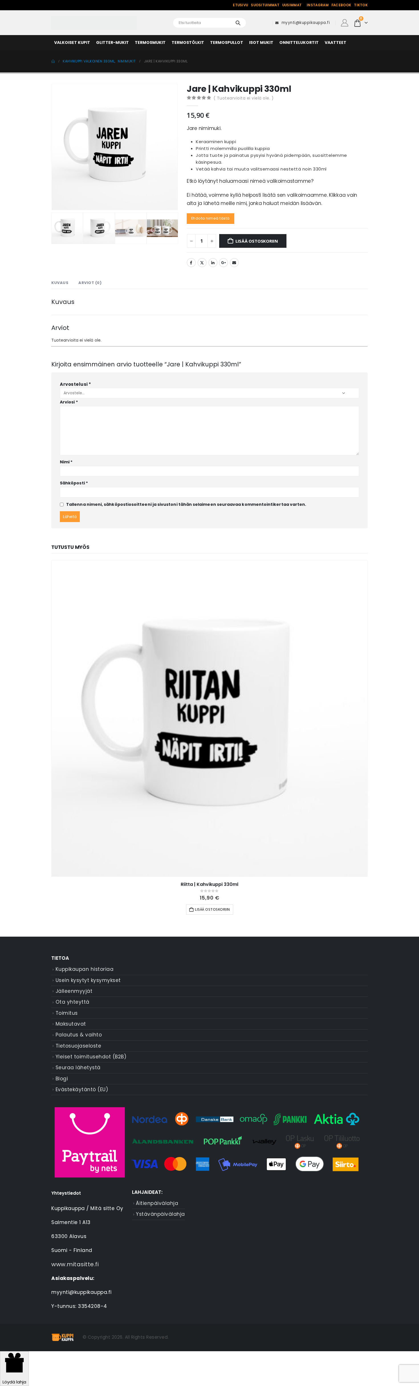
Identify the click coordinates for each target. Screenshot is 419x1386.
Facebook (341, 5)
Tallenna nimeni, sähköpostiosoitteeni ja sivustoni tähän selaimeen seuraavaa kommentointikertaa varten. (186, 504)
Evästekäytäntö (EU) (82, 1089)
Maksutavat (71, 1023)
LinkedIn (212, 262)
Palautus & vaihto (79, 1034)
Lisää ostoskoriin (256, 241)
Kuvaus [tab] (59, 282)
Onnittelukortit (299, 42)
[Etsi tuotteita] (238, 23)
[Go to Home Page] (53, 61)
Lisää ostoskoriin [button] (212, 909)
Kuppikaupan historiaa (85, 969)
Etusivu (240, 5)
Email (234, 262)
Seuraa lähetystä (78, 1067)
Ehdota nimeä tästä (210, 218)
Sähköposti (74, 483)
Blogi (62, 1078)
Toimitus (67, 1013)
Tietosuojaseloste (78, 1045)
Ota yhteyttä (73, 1002)
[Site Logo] (94, 23)
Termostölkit (188, 42)
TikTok (361, 5)
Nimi (66, 462)
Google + (223, 262)
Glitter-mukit (112, 42)
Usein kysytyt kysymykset (88, 980)
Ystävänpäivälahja (160, 1214)
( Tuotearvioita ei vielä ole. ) (243, 98)
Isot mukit (261, 42)
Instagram (318, 5)
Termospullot (226, 42)
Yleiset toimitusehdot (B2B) (91, 1056)
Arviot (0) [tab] (89, 282)
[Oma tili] (344, 23)
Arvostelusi (75, 384)
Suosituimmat (265, 5)
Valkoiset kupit (72, 42)
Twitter (202, 262)
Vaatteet (335, 42)
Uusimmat (292, 5)
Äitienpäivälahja (157, 1203)
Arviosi (69, 402)
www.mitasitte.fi (75, 1264)
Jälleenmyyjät (74, 991)
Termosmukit (150, 42)
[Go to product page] (209, 718)
